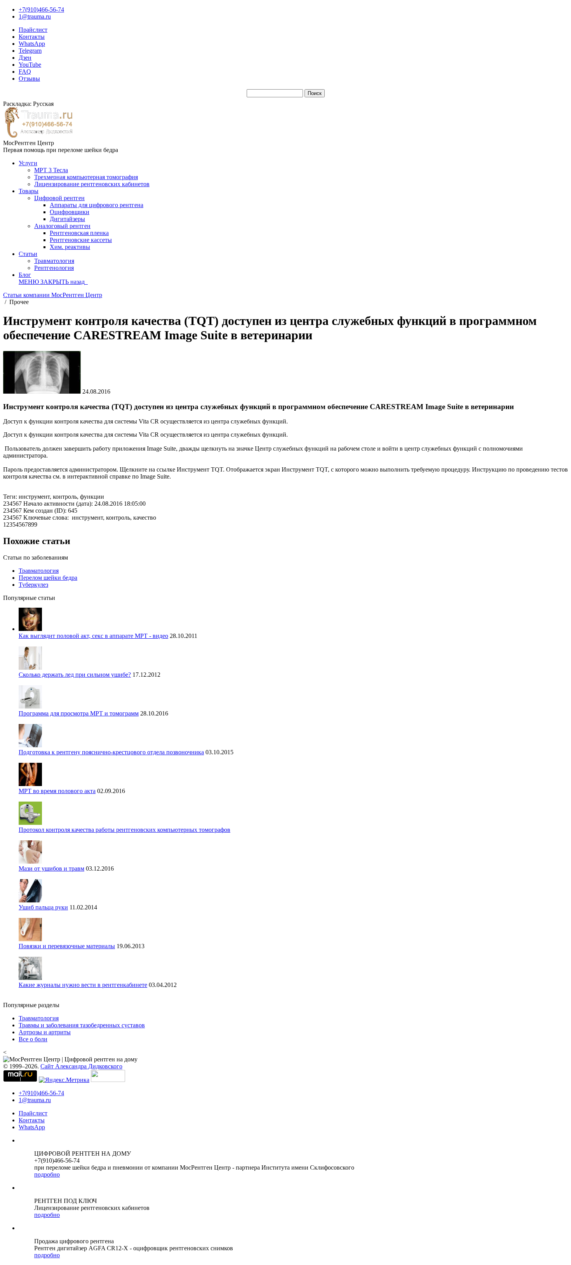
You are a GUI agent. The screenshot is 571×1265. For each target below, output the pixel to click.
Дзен (25, 57)
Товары (28, 191)
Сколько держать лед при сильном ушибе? (75, 674)
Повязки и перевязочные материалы (67, 946)
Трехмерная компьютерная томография (86, 177)
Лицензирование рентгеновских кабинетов (92, 184)
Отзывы (29, 78)
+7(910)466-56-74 (41, 9)
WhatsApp (32, 43)
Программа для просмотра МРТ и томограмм (79, 713)
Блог (25, 274)
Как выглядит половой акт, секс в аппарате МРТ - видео (93, 635)
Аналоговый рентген (62, 226)
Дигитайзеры (67, 219)
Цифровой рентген (59, 198)
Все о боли (33, 1039)
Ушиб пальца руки (43, 907)
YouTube (30, 64)
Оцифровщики (69, 212)
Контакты (32, 36)
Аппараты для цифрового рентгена (96, 205)
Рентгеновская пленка (79, 233)
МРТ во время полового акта (57, 791)
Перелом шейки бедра (48, 577)
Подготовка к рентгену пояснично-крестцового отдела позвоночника (111, 752)
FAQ (25, 71)
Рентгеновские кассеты (81, 240)
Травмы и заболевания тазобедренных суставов (82, 1025)
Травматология (54, 260)
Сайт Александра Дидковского (81, 1066)
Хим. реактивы (70, 247)
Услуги (28, 163)
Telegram (30, 50)
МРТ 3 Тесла (51, 170)
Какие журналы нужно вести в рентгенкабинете (83, 985)
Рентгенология (54, 267)
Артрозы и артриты (45, 1032)
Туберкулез (33, 584)
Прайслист (33, 29)
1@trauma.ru (35, 16)
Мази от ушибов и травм (51, 868)
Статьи (28, 254)
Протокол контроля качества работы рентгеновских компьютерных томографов (124, 829)
